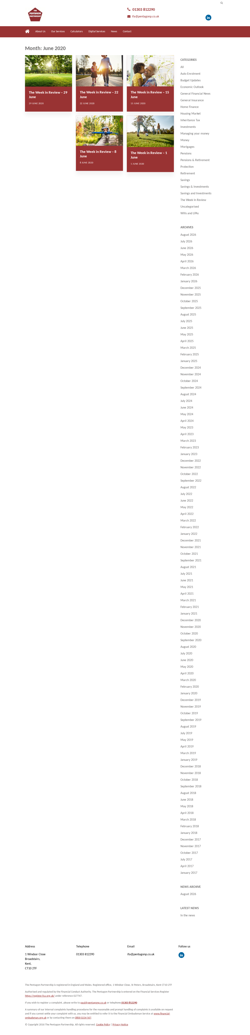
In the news (187, 915)
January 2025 (188, 361)
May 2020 (186, 666)
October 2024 (189, 381)
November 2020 (190, 627)
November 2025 (190, 294)
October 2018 (189, 779)
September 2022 (190, 480)
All (182, 67)
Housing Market (190, 113)
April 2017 (187, 866)
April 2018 (187, 813)
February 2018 (189, 826)
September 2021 (190, 560)
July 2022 (186, 494)
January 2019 (188, 760)
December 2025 (190, 288)
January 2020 (188, 693)
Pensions (185, 153)
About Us (40, 31)
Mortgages (187, 147)
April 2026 (187, 261)
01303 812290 (143, 10)
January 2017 (188, 873)
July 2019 (186, 733)
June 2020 (186, 660)
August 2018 (188, 793)
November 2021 (190, 547)
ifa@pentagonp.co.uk (145, 16)
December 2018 (190, 766)
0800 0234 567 (83, 1017)
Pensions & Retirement (195, 160)
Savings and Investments (195, 193)
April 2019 (187, 746)
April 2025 (187, 341)
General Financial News (195, 93)
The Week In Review (193, 200)
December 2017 (190, 839)
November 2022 (190, 467)
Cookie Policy (103, 1024)
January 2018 (188, 833)
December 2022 (190, 460)
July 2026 (186, 241)
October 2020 (189, 633)
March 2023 (188, 441)
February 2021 (189, 607)
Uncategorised (189, 206)
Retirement (187, 173)
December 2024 (190, 367)
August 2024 (188, 394)
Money (184, 140)
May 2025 (186, 334)
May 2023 (186, 427)
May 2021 (186, 587)
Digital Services (96, 31)
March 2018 (188, 819)
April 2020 (187, 673)
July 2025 (186, 321)
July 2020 (186, 653)
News (114, 31)
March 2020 (188, 680)
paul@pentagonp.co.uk (93, 1002)
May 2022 (186, 507)
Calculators (77, 31)
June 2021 (186, 580)
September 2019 (190, 720)
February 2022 (189, 527)
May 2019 (186, 740)
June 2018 (186, 799)
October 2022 (189, 474)
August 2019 (188, 726)
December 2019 (190, 700)
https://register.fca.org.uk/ (39, 996)
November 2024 (190, 374)
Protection (187, 166)
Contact (127, 31)
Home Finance (189, 107)
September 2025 (190, 308)
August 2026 (188, 235)
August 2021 (188, 567)
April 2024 (187, 421)
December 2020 (190, 620)
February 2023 (189, 447)
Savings (185, 180)
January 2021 (188, 613)
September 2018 (190, 786)
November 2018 (190, 773)
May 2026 (186, 254)
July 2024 (186, 401)
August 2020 (188, 647)
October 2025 (189, 301)
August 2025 (188, 314)
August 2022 (188, 487)
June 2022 (186, 500)
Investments (188, 127)
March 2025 (188, 347)
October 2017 (189, 853)
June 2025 (186, 328)
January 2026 (188, 281)
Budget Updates (190, 80)
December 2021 (190, 540)
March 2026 (188, 268)
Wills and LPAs (189, 213)
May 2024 (186, 414)
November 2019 (190, 706)
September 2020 (190, 640)
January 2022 (188, 534)
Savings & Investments (194, 186)
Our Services (58, 31)
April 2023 (187, 434)
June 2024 (186, 407)
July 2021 (186, 573)
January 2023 (188, 454)
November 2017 (190, 846)
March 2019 (188, 753)
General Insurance (192, 100)
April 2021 (187, 593)
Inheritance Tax (190, 120)
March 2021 (188, 600)
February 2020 (189, 686)
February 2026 (189, 274)
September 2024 (190, 387)
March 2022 (188, 520)
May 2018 (186, 806)
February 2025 (189, 354)
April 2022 (187, 514)
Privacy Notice (120, 1024)
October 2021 (189, 554)
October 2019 (189, 713)
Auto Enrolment (190, 73)
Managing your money (194, 133)
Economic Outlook (192, 87)
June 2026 (186, 248)
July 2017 (186, 859)
